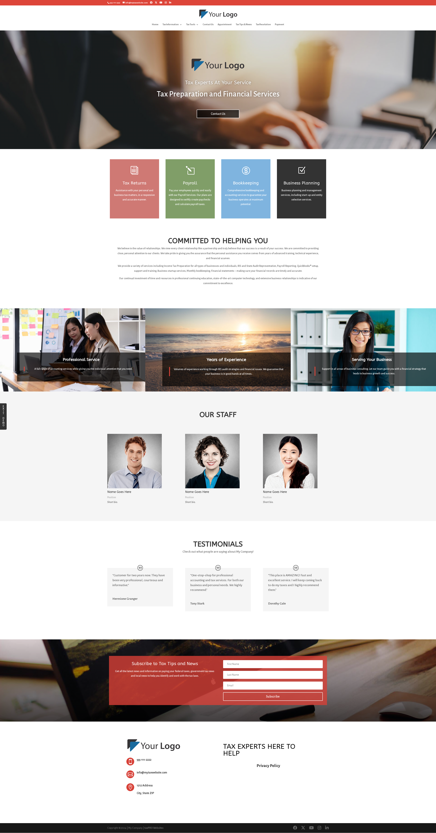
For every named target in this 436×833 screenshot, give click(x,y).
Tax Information (170, 24)
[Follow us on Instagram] (166, 2)
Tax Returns (134, 183)
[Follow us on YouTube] (161, 2)
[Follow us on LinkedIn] (170, 2)
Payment (279, 24)
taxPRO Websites (154, 828)
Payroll (190, 183)
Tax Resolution (263, 24)
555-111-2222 (115, 3)
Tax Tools (190, 24)
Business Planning (302, 183)
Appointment (225, 24)
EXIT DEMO (3, 415)
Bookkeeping (246, 183)
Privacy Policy (268, 766)
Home (155, 24)
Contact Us (208, 24)
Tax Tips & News (244, 24)
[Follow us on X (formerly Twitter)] (156, 2)
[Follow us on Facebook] (151, 2)
